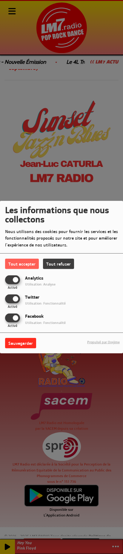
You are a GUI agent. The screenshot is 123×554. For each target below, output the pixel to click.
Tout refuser (58, 263)
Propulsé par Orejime (103, 342)
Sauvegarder (20, 343)
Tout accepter (22, 263)
